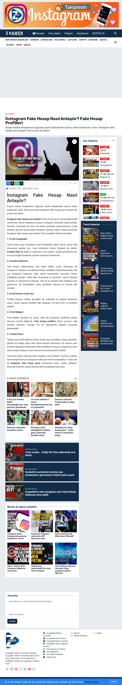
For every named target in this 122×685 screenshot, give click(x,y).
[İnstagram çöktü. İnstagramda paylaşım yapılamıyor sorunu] (18, 521)
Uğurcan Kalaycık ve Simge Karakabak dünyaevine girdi (107, 176)
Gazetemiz (82, 33)
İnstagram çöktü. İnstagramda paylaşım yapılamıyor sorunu (17, 536)
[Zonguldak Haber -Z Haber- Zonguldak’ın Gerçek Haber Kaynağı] (14, 33)
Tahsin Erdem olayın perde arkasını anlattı (106, 211)
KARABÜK (93, 40)
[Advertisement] (61, 79)
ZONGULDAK (47, 40)
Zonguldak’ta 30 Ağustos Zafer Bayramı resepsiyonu (107, 164)
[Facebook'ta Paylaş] (8, 183)
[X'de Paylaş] (12, 183)
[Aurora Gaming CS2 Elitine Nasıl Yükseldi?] (66, 521)
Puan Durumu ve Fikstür (55, 649)
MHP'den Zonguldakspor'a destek (107, 199)
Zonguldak (104, 147)
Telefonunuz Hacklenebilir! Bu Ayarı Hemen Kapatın (41, 568)
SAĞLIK (27, 45)
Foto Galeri (54, 33)
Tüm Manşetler (52, 652)
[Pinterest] (16, 669)
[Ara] (115, 33)
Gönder (12, 621)
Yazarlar (40, 33)
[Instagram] (21, 669)
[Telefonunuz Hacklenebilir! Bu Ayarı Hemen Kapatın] (42, 553)
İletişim (69, 33)
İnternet (10, 114)
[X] (12, 669)
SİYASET (10, 45)
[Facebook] (7, 669)
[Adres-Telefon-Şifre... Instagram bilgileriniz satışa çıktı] (18, 553)
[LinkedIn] (25, 669)
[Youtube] (29, 669)
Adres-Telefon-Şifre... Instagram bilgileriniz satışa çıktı (16, 568)
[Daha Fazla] (21, 183)
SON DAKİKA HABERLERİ (16, 40)
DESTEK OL (98, 33)
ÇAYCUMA (72, 40)
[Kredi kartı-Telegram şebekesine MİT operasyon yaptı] (42, 521)
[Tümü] (113, 141)
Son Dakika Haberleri (54, 654)
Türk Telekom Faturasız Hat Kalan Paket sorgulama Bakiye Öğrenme (65, 569)
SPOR (19, 45)
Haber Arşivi (51, 657)
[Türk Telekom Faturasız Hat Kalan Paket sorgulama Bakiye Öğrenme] (66, 553)
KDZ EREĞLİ (60, 40)
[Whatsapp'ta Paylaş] (17, 183)
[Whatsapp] (34, 669)
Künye (99, 633)
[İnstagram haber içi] (61, 14)
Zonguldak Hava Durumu (56, 638)
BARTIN (82, 40)
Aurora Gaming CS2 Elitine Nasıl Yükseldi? (64, 535)
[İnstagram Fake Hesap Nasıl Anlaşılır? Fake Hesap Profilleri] (42, 158)
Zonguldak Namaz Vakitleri (57, 641)
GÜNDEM (34, 40)
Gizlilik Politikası (80, 636)
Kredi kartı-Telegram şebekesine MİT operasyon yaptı (40, 536)
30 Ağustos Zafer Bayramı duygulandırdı (106, 187)
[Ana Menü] (115, 42)
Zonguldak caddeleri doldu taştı (107, 152)
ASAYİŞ (103, 40)
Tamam (113, 681)
